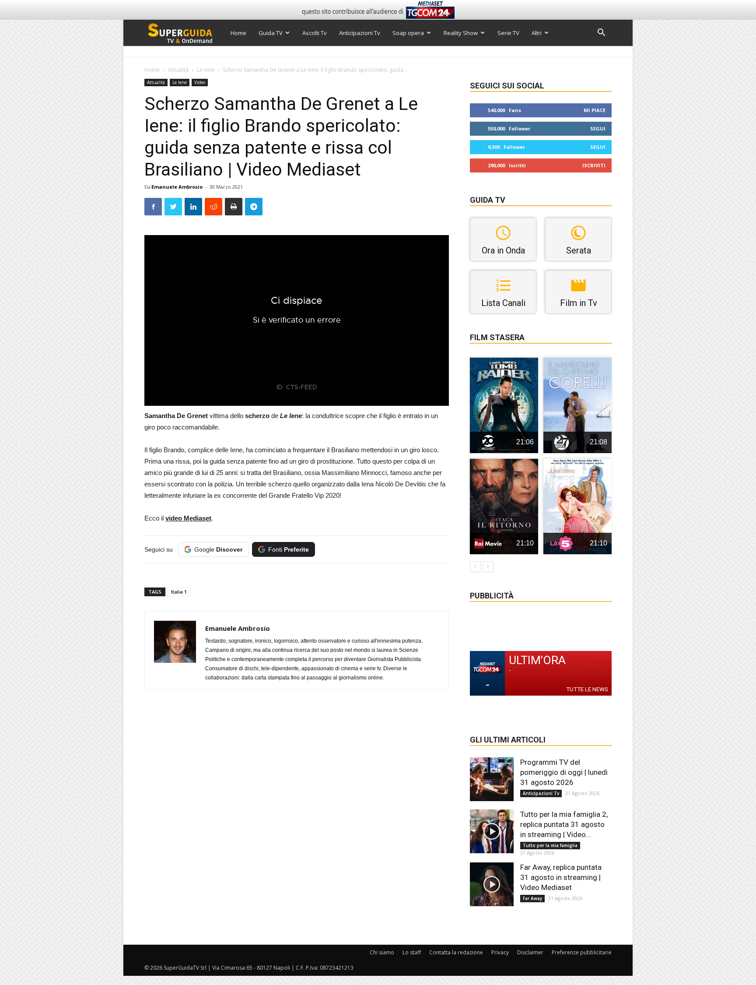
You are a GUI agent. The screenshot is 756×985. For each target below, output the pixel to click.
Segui (598, 128)
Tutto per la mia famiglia (550, 845)
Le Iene (205, 70)
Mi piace (595, 110)
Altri (537, 33)
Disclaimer (530, 952)
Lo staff (411, 952)
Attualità (178, 70)
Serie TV (508, 33)
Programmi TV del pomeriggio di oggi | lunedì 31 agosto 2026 (564, 772)
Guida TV (271, 33)
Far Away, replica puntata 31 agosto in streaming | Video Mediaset (561, 877)
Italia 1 (179, 591)
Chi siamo (382, 952)
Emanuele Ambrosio (177, 186)
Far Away (532, 898)
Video (199, 82)
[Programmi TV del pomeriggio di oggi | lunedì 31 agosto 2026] (492, 779)
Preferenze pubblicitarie (582, 952)
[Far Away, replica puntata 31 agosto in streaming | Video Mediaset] (492, 884)
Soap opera (408, 33)
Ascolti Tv (314, 33)
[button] (601, 33)
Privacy (500, 952)
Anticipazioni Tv (359, 33)
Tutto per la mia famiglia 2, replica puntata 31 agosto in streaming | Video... (564, 824)
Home (238, 33)
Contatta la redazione (456, 952)
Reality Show (461, 33)
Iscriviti (594, 165)
